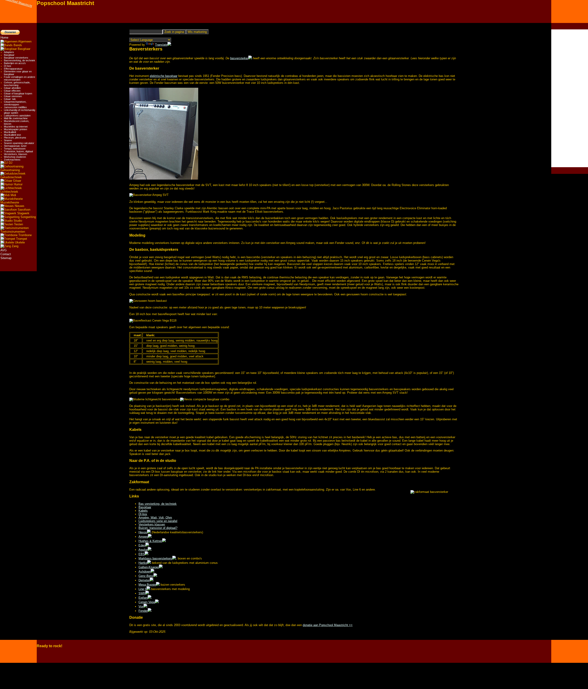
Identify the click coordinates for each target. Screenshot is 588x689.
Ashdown (145, 571)
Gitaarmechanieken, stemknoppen (15, 103)
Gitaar (16, 180)
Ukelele (19, 242)
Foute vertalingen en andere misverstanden (19, 78)
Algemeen (24, 41)
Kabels (143, 510)
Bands (17, 45)
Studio (17, 220)
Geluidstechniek (11, 177)
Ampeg (143, 536)
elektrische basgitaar (163, 76)
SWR (142, 593)
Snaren (8, 140)
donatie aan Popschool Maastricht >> (328, 625)
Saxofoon (23, 209)
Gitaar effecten (12, 90)
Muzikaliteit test (12, 134)
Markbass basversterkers (155, 558)
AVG (3, 250)
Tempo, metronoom (14, 148)
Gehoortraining (10, 170)
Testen (18, 224)
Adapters (9, 52)
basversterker (239, 58)
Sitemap (5, 258)
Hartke (143, 563)
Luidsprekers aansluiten (17, 115)
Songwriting (28, 217)
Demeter (144, 580)
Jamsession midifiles (15, 107)
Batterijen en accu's (15, 63)
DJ (10, 162)
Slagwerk (22, 213)
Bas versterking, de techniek (158, 503)
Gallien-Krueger (149, 567)
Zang (14, 246)
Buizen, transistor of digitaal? (158, 528)
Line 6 (143, 589)
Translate (161, 44)
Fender (143, 611)
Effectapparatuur (13, 68)
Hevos (143, 532)
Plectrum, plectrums (15, 137)
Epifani (143, 597)
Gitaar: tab (10, 99)
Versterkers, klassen (15, 154)
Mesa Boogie (147, 584)
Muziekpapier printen (15, 129)
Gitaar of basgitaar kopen (18, 93)
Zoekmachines (12, 159)
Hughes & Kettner (150, 541)
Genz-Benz (146, 576)
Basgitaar (23, 49)
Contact (5, 254)
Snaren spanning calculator (19, 143)
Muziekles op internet (16, 126)
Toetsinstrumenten (12, 231)
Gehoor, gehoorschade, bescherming (17, 84)
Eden (142, 545)
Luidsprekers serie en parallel (158, 521)
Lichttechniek (9, 191)
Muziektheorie (9, 202)
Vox (141, 606)
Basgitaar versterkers (16, 57)
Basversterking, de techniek (19, 60)
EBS (142, 554)
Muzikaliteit (10, 132)
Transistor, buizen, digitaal (18, 151)
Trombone (24, 235)
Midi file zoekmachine (16, 118)
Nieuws (19, 206)
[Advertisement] (569, 98)
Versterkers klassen (152, 524)
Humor (18, 184)
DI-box (143, 514)
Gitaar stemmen (13, 96)
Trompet (21, 238)
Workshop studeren (15, 156)
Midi (13, 195)
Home (4, 37)
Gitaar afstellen (12, 88)
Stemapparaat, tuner (15, 145)
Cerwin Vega (147, 602)
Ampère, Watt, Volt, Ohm (155, 517)
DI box (7, 66)
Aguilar (143, 549)
